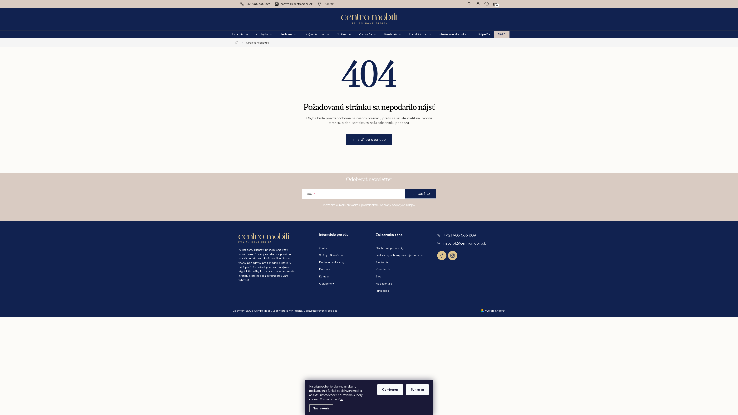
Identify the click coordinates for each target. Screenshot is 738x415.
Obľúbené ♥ (326, 283)
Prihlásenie (382, 290)
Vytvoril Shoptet (495, 310)
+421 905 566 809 (459, 235)
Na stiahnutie (384, 283)
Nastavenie (321, 408)
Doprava (324, 269)
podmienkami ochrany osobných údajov (388, 205)
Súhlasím (417, 389)
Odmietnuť (390, 389)
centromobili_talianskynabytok (452, 255)
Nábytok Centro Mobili (441, 255)
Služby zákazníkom (331, 255)
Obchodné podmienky (390, 248)
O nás (323, 248)
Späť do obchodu (372, 139)
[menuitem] (240, 34)
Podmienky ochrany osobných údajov (399, 255)
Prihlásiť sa (420, 193)
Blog (378, 276)
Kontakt (329, 3)
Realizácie (382, 262)
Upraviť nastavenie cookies (320, 310)
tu (341, 399)
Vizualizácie (383, 269)
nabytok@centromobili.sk (464, 243)
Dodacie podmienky (331, 262)
